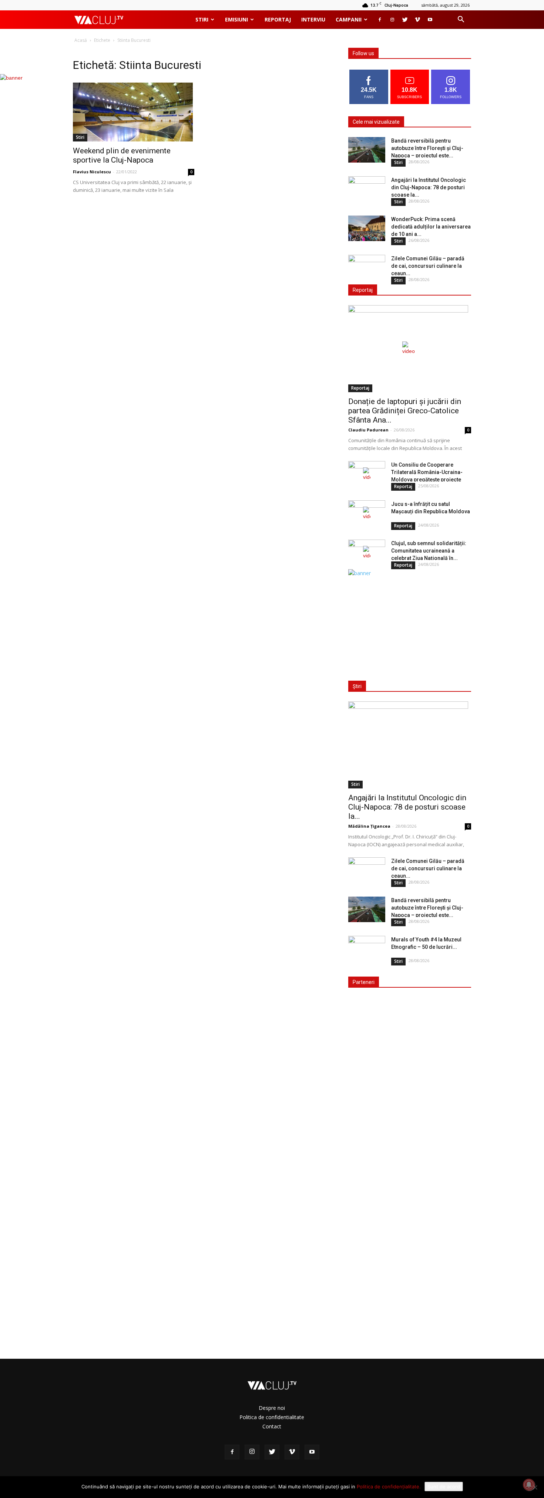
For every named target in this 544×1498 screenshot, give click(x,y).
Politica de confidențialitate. (389, 1486)
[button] (461, 20)
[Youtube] (430, 19)
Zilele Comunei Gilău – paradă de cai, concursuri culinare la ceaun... (427, 266)
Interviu (313, 19)
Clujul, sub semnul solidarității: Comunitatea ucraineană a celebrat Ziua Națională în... (428, 550)
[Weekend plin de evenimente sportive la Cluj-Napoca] (133, 112)
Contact (271, 1426)
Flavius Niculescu (92, 171)
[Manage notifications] (529, 1485)
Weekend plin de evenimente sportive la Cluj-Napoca (122, 155)
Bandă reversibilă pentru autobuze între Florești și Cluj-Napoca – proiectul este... (427, 148)
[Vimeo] (417, 19)
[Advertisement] (408, 623)
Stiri (201, 19)
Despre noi (272, 1407)
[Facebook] (379, 19)
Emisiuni (236, 19)
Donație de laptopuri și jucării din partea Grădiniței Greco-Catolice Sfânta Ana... (404, 410)
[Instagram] (392, 19)
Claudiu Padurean (368, 430)
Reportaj (278, 19)
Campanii (349, 19)
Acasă (80, 40)
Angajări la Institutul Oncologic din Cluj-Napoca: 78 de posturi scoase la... (428, 187)
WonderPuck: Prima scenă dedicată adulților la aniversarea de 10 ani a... (431, 226)
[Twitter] (404, 19)
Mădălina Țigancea (369, 826)
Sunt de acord (443, 1486)
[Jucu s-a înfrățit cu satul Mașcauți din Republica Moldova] (366, 513)
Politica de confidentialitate (271, 1417)
